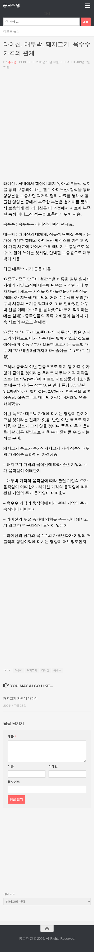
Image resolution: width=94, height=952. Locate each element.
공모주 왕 (11, 5)
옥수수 (57, 670)
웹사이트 (14, 781)
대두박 (19, 670)
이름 (11, 766)
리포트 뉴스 (11, 31)
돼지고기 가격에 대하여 (20, 698)
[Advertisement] (47, 127)
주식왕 (12, 62)
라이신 (45, 670)
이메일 (53, 766)
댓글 (12, 736)
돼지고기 (32, 670)
